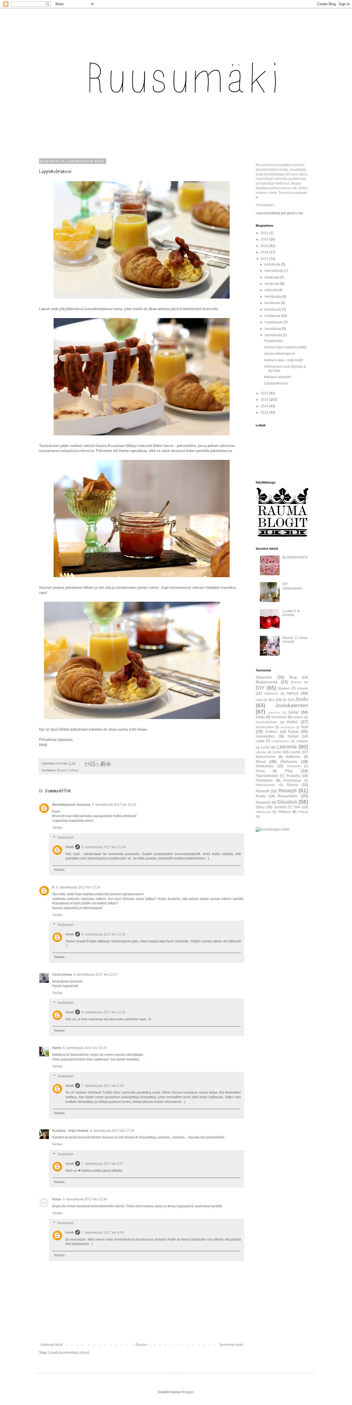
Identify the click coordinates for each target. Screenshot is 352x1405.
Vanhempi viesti (231, 1345)
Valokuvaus (263, 811)
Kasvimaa (278, 717)
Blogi (293, 677)
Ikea (271, 700)
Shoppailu (263, 802)
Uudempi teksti (51, 1345)
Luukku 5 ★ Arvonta (291, 613)
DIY (260, 688)
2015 (265, 400)
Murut (261, 761)
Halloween (271, 693)
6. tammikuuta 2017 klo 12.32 (104, 1012)
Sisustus (287, 802)
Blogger (188, 1392)
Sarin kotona (62, 975)
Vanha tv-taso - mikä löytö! (283, 360)
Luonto (295, 752)
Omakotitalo (265, 766)
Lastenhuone (280, 741)
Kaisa (56, 1199)
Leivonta (286, 747)
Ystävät (303, 811)
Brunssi (62, 770)
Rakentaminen (265, 784)
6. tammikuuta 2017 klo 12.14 (78, 887)
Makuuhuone (266, 757)
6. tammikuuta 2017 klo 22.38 (85, 1199)
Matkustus (293, 757)
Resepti (287, 790)
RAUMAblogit (292, 780)
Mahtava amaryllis (277, 377)
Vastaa (57, 827)
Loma (277, 752)
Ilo (285, 700)
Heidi (69, 847)
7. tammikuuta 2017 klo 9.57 (103, 1164)
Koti (304, 727)
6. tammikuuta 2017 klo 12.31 (104, 934)
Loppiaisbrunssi (276, 383)
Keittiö (292, 722)
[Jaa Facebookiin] (103, 763)
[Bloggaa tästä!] (92, 763)
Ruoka (261, 796)
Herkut (292, 693)
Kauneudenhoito (266, 722)
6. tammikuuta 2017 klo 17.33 (112, 1131)
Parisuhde (294, 766)
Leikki (265, 747)
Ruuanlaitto (288, 796)
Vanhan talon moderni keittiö (285, 347)
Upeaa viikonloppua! (279, 354)
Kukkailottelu (265, 736)
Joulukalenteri (291, 705)
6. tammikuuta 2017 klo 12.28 (104, 847)
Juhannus (274, 712)
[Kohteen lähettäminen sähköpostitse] (87, 763)
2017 (265, 259)
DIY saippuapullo (292, 586)
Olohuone (288, 761)
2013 (265, 412)
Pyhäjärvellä (273, 341)
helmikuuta (273, 329)
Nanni (56, 1048)
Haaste (302, 688)
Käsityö (293, 736)
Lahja (260, 741)
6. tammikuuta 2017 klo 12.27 (96, 975)
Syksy (260, 807)
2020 (265, 239)
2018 (265, 252)
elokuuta (271, 290)
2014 (265, 406)
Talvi (296, 807)
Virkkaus (284, 812)
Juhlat (293, 712)
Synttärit (280, 807)
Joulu (301, 699)
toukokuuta (273, 309)
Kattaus (74, 770)
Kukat (293, 731)
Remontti (262, 791)
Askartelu (264, 677)
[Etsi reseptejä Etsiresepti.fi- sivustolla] (272, 829)
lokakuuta (272, 277)
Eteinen (284, 688)
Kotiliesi (271, 732)
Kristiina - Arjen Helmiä (70, 1131)
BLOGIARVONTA (295, 557)
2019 (265, 246)
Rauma (292, 785)
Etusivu (141, 1345)
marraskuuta (274, 271)
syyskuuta (272, 284)
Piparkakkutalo (267, 776)
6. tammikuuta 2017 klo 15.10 (85, 1048)
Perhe (260, 771)
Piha (289, 771)
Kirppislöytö (287, 727)
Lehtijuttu (302, 741)
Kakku (260, 717)
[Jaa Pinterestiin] (108, 763)
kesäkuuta (273, 303)
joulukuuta (273, 264)
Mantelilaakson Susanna (71, 805)
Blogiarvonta (266, 682)
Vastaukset (65, 837)
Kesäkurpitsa (264, 727)
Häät (259, 699)
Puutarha (293, 776)
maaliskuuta (274, 322)
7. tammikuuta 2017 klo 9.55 (103, 1086)
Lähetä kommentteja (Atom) (68, 1353)
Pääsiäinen (264, 780)
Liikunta (261, 752)
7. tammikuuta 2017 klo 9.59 (103, 1233)
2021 (265, 233)
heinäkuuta (273, 297)
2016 (265, 393)
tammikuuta (274, 335)
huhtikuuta (273, 316)
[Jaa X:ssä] (98, 763)
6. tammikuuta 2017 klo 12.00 (114, 805)
